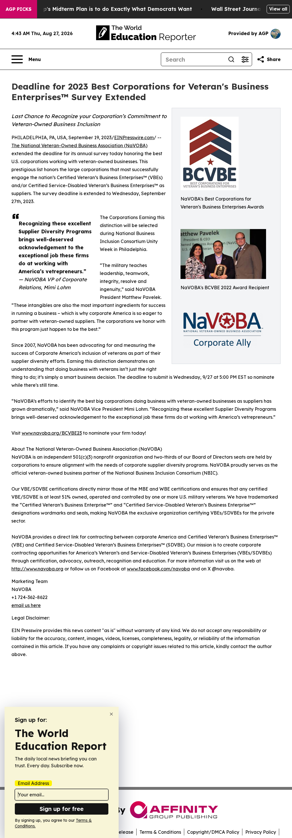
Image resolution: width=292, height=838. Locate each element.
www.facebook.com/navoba (158, 569)
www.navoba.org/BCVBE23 (52, 433)
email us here (26, 605)
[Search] (231, 59)
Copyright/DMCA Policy (213, 832)
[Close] (111, 714)
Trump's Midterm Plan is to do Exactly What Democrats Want (111, 9)
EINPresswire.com (134, 137)
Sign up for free (62, 808)
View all (278, 9)
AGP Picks (18, 9)
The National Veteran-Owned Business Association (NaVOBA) (79, 145)
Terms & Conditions (160, 832)
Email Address (33, 783)
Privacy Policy (260, 832)
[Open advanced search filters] (245, 59)
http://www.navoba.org (37, 569)
